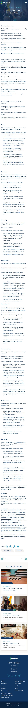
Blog (2, 681)
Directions (14, 672)
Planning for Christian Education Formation (12, 530)
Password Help (5, 691)
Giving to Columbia (19, 681)
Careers (3, 688)
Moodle (16, 686)
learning (19, 550)
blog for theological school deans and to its (12, 535)
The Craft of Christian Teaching (13, 527)
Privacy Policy (14, 706)
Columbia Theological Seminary (10, 511)
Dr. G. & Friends (10, 7)
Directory (4, 684)
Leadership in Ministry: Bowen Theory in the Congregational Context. (13, 521)
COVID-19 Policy (19, 691)
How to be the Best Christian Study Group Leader (13, 528)
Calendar (3, 686)
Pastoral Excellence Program (9, 512)
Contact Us (14, 669)
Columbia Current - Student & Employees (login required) (7, 695)
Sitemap (20, 706)
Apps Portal (17, 684)
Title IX (8, 706)
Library (16, 688)
